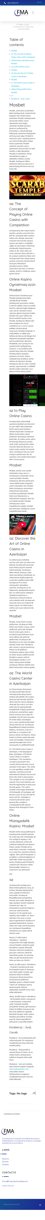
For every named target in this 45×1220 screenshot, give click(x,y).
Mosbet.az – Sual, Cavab (20, 99)
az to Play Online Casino (20, 67)
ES (40, 2)
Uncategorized (24, 29)
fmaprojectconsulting (25, 27)
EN (38, 2)
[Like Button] (32, 1093)
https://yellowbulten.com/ (19, 1069)
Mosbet (14, 51)
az (12, 96)
